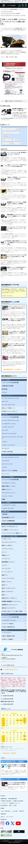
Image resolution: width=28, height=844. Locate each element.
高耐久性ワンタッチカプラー (9, 608)
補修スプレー (5, 575)
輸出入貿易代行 (4, 805)
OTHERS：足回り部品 (7, 451)
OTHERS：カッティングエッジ (9, 411)
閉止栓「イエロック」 (7, 581)
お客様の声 (21, 811)
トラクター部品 (22, 15)
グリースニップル (6, 568)
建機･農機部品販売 (5, 9)
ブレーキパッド (5, 448)
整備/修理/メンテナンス (14, 803)
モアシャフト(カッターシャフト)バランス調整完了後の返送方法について (17, 308)
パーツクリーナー (6, 558)
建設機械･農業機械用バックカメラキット (17, 9)
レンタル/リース (4, 803)
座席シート (4, 594)
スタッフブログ (9, 816)
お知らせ (3, 816)
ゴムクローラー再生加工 (8, 623)
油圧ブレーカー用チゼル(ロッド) (10, 526)
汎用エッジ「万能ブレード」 (9, 408)
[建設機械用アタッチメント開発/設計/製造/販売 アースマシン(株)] (9, 5)
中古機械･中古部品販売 (6, 800)
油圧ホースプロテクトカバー (9, 588)
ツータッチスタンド (6, 632)
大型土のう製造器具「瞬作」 (9, 636)
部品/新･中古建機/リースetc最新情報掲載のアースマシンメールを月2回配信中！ (17, 766)
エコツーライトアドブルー (8, 578)
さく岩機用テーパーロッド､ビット (10, 529)
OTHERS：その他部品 (7, 639)
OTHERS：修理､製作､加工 (8, 627)
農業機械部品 (17, 13)
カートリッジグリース (7, 571)
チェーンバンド (5, 473)
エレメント (4, 552)
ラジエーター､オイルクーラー (9, 542)
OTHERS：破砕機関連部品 (8, 520)
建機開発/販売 (4, 798)
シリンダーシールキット (8, 548)
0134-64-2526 (8, 696)
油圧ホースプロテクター (8, 591)
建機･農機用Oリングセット (8, 561)
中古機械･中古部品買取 (18, 800)
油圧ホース (4, 585)
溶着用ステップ (5, 555)
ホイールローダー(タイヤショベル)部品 (7, 13)
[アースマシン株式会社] (12, 649)
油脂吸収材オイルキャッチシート (10, 604)
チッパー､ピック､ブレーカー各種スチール (12, 533)
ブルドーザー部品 (16, 15)
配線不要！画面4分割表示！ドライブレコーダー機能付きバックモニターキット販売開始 (17, 242)
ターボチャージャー (6, 538)
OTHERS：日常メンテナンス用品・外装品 (12, 611)
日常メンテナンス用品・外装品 (6, 15)
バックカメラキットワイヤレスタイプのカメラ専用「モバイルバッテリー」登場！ (16, 228)
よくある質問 (15, 811)
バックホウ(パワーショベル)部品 (6, 11)
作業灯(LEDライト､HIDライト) (9, 598)
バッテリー (4, 565)
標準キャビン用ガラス (7, 545)
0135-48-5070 (8, 704)
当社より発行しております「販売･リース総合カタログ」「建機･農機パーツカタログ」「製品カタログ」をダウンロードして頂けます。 (13, 788)
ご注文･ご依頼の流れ (5, 811)
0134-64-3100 (8, 699)
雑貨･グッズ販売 (13, 805)
